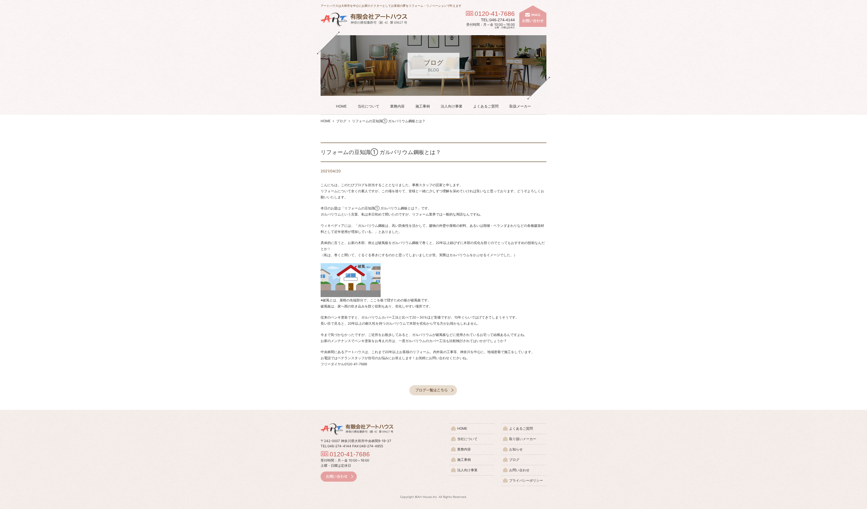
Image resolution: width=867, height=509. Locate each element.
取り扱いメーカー (522, 439)
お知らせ (516, 449)
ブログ (341, 121)
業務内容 (397, 106)
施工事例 (422, 106)
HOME (341, 106)
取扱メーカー (520, 106)
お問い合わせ (519, 470)
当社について (368, 106)
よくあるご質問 (486, 106)
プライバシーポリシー (526, 480)
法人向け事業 (451, 106)
